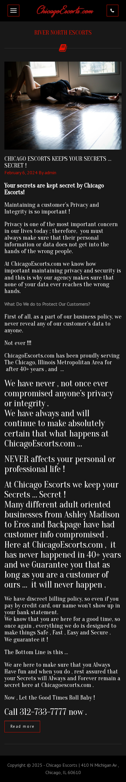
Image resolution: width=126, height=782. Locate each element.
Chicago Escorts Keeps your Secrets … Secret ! (57, 162)
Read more (23, 726)
